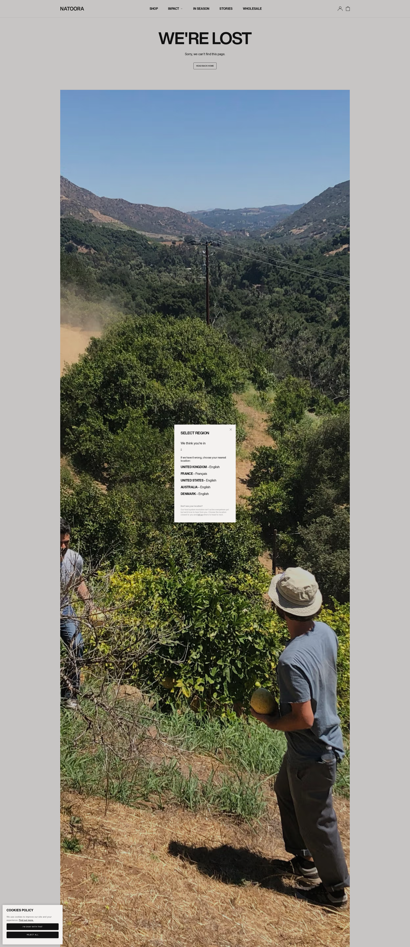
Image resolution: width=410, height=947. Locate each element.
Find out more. (26, 920)
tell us (200, 514)
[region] (33, 924)
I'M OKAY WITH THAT (33, 926)
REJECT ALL (33, 934)
